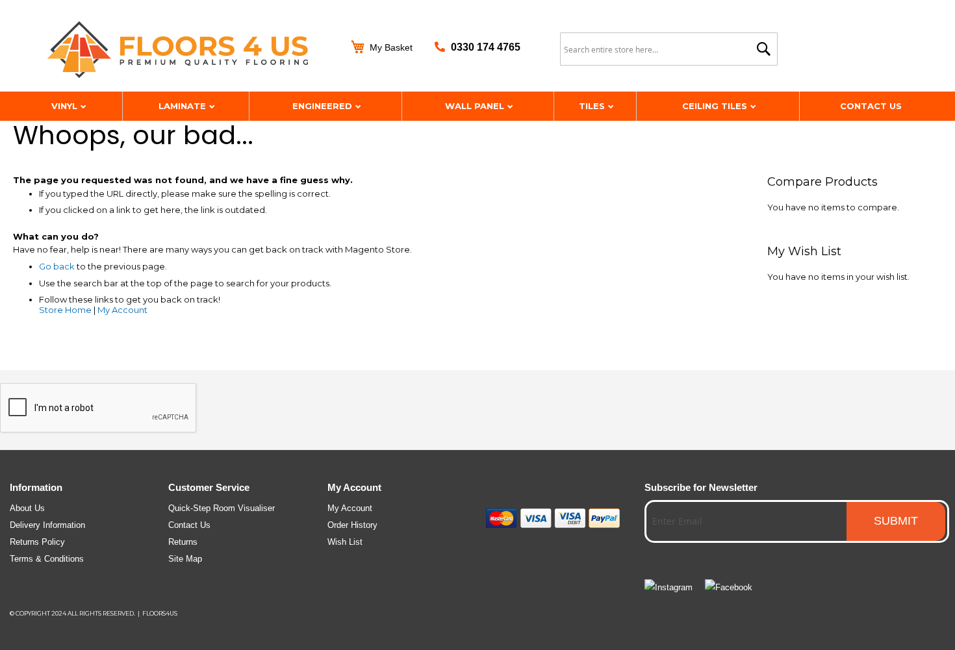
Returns (182, 542)
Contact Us (871, 106)
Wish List (345, 542)
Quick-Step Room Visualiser (221, 508)
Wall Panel (476, 106)
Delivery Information (47, 525)
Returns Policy (37, 542)
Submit (896, 520)
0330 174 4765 (485, 47)
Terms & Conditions (47, 559)
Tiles (593, 106)
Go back (57, 266)
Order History (352, 525)
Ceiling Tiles (716, 106)
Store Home (65, 310)
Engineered (323, 106)
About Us (27, 508)
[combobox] (669, 49)
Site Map (185, 559)
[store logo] (187, 50)
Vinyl (65, 106)
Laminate (184, 106)
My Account (122, 310)
